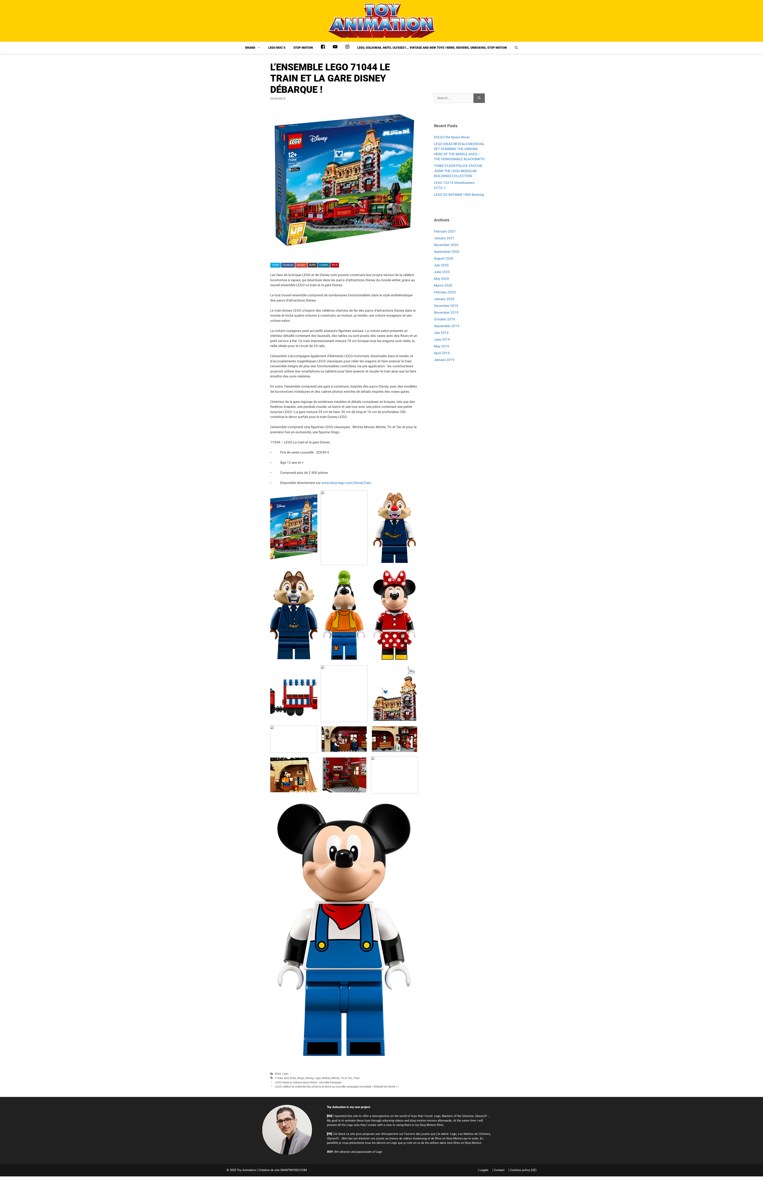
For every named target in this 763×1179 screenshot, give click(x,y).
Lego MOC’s (276, 47)
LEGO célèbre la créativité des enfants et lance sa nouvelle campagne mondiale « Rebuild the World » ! (337, 1086)
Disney (309, 1078)
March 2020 (443, 285)
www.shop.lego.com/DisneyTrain (346, 483)
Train (356, 1078)
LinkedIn (323, 265)
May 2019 (441, 346)
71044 (279, 1078)
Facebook (288, 265)
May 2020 (441, 279)
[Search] (479, 98)
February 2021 (445, 231)
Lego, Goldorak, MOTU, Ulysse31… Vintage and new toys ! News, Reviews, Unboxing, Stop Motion (432, 47)
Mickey (326, 1078)
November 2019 (446, 312)
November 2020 (446, 245)
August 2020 (443, 258)
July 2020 (441, 265)
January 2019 (444, 360)
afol (286, 1078)
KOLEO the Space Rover (452, 137)
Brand (250, 47)
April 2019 (442, 353)
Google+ (301, 265)
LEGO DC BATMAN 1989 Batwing (459, 195)
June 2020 (442, 272)
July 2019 (441, 333)
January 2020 (444, 299)
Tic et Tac (346, 1078)
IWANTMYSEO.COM (293, 1170)
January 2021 (444, 238)
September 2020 (446, 252)
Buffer (312, 265)
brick (293, 1078)
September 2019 (446, 326)
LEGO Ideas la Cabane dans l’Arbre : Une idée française (308, 1082)
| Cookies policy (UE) (522, 1170)
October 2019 (444, 319)
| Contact (498, 1170)
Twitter (275, 265)
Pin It (334, 265)
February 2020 (445, 292)
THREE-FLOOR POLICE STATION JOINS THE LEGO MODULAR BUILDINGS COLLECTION (458, 171)
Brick (278, 1073)
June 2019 (442, 339)
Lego (285, 1073)
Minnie (335, 1078)
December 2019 (446, 306)
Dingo (300, 1078)
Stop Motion (303, 47)
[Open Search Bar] (516, 48)
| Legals (483, 1170)
